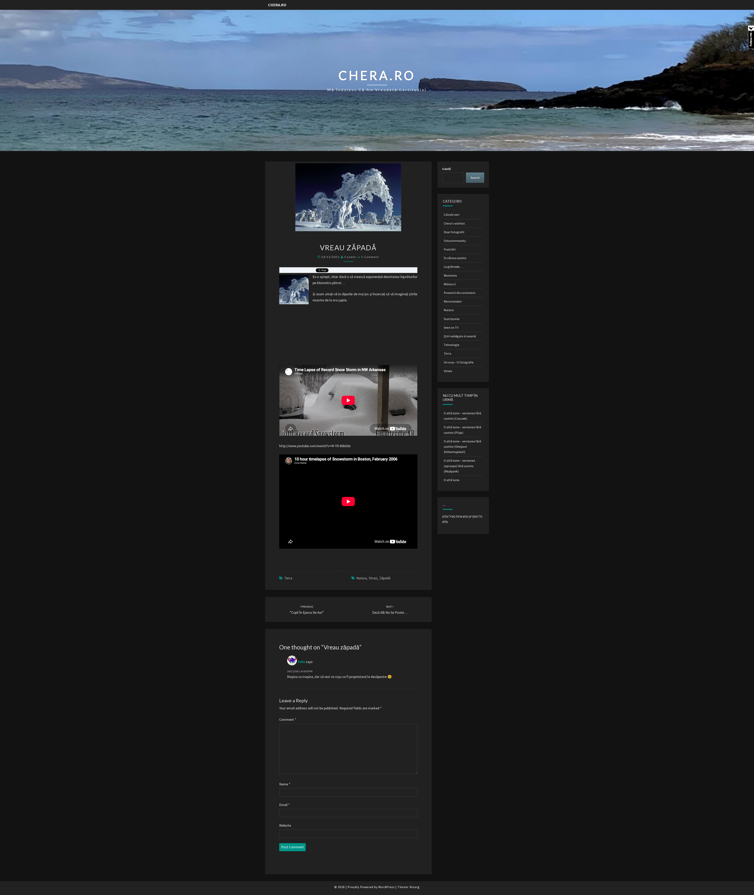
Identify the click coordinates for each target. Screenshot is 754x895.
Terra (288, 578)
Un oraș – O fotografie (459, 362)
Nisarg (415, 887)
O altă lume (451, 480)
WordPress (386, 887)
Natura (361, 578)
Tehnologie (451, 345)
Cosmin (350, 257)
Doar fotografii (454, 232)
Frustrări (450, 249)
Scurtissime (451, 319)
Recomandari (453, 301)
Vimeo (448, 371)
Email (284, 804)
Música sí (450, 284)
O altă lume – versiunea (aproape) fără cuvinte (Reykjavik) (459, 466)
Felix (301, 662)
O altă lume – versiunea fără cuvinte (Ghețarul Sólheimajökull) (462, 446)
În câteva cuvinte (455, 258)
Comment (287, 719)
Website (285, 825)
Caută (446, 169)
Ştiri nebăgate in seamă (460, 336)
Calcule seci (451, 214)
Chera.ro (277, 4)
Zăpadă (384, 578)
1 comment (370, 257)
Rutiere (449, 310)
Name (284, 784)
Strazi (373, 578)
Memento (450, 275)
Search (475, 178)
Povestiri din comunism (459, 293)
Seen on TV (451, 327)
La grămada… (453, 267)
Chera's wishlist (454, 223)
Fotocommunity (455, 241)
